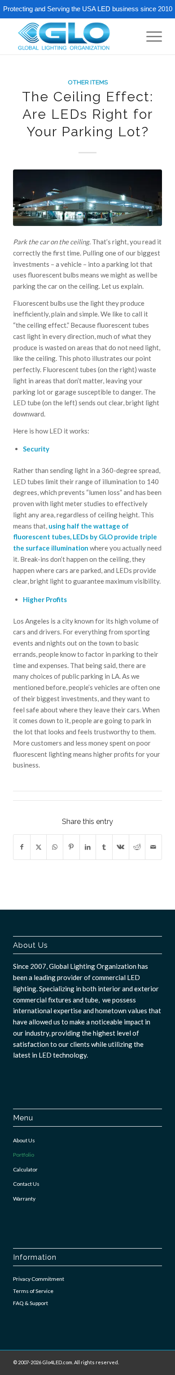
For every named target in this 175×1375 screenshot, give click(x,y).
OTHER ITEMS (88, 82)
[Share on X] (39, 847)
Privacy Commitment (38, 1278)
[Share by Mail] (153, 847)
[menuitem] (149, 36)
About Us (24, 1140)
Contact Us (26, 1183)
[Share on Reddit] (137, 847)
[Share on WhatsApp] (55, 847)
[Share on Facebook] (21, 847)
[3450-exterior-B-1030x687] (87, 197)
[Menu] (149, 36)
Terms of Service (33, 1291)
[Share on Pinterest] (71, 847)
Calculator (25, 1169)
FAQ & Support (30, 1303)
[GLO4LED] (72, 36)
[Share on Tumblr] (104, 847)
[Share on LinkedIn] (88, 847)
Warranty (24, 1198)
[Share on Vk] (121, 847)
